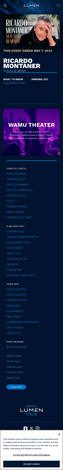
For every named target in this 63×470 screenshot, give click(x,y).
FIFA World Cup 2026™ (19, 217)
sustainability (15, 311)
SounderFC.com (14, 372)
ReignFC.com (13, 378)
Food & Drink (14, 248)
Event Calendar (16, 174)
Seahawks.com (14, 367)
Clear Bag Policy (16, 259)
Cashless (12, 264)
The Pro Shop (13, 361)
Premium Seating (16, 206)
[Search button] (5, 5)
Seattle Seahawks (17, 185)
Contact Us (13, 333)
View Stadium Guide (14, 82)
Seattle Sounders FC (19, 190)
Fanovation (13, 306)
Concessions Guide (18, 242)
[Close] (59, 434)
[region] (31, 450)
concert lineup (15, 179)
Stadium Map (14, 270)
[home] (32, 5)
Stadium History (16, 300)
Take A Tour (13, 253)
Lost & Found (14, 327)
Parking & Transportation (22, 237)
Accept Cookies (31, 464)
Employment (14, 317)
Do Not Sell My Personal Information (31, 455)
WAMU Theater (15, 212)
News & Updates (16, 289)
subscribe (16, 387)
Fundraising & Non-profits (22, 322)
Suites (10, 201)
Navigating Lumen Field (20, 275)
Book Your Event (16, 347)
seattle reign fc (16, 196)
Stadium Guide (15, 231)
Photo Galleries (16, 295)
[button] (57, 5)
